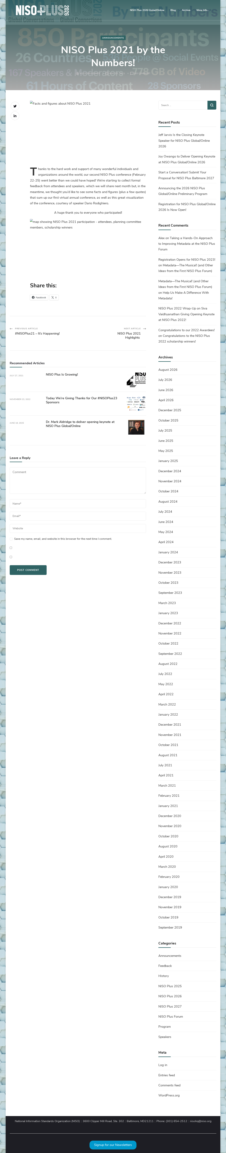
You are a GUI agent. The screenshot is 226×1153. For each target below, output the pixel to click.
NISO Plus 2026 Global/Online (147, 10)
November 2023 (169, 572)
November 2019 (169, 907)
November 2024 (169, 481)
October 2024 (168, 491)
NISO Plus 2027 (170, 1006)
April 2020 (166, 856)
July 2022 (165, 674)
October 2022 (168, 643)
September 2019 (170, 927)
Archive (186, 10)
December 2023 (169, 562)
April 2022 (166, 694)
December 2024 (169, 471)
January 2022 (168, 714)
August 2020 (167, 846)
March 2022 (167, 704)
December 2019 (169, 897)
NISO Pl (106, 174)
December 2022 (169, 623)
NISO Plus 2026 (170, 996)
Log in (162, 1065)
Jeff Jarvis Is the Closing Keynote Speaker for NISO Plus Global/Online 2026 (184, 140)
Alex (161, 238)
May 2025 (165, 451)
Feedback (165, 966)
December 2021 (169, 724)
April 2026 (166, 400)
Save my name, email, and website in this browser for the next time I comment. (63, 539)
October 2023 (168, 583)
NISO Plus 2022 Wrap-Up (177, 308)
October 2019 (168, 917)
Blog (173, 10)
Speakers (164, 1037)
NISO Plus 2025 (170, 986)
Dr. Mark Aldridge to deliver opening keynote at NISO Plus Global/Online (80, 424)
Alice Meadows (90, 73)
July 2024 (165, 512)
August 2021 (167, 755)
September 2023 (170, 593)
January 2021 (168, 806)
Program (164, 1027)
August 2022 (167, 664)
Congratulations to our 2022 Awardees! (186, 330)
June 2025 (165, 441)
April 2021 (166, 775)
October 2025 (168, 420)
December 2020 (169, 816)
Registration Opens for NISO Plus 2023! (186, 259)
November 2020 (169, 826)
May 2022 (165, 684)
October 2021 (168, 745)
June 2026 (165, 390)
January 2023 (168, 613)
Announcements (113, 37)
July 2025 (165, 430)
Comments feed (169, 1085)
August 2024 (167, 501)
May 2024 (165, 532)
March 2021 (167, 785)
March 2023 (167, 603)
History (163, 976)
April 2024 (166, 542)
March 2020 (167, 867)
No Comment (142, 73)
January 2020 (168, 887)
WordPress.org (169, 1095)
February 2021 (169, 796)
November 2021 (169, 735)
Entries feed (166, 1075)
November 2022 (169, 633)
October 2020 (168, 836)
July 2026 (165, 380)
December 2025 (169, 410)
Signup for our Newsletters (113, 1145)
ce (129, 174)
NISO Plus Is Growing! (62, 374)
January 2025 (168, 461)
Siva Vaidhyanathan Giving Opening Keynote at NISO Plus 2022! (186, 314)
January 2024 (168, 552)
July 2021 (165, 765)
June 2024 (165, 522)
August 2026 (167, 370)
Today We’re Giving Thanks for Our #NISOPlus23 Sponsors (81, 400)
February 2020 (169, 877)
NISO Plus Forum (170, 1016)
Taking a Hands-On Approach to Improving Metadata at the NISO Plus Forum (186, 244)
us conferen (120, 174)
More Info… (203, 10)
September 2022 (170, 654)
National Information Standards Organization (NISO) (47, 1121)
